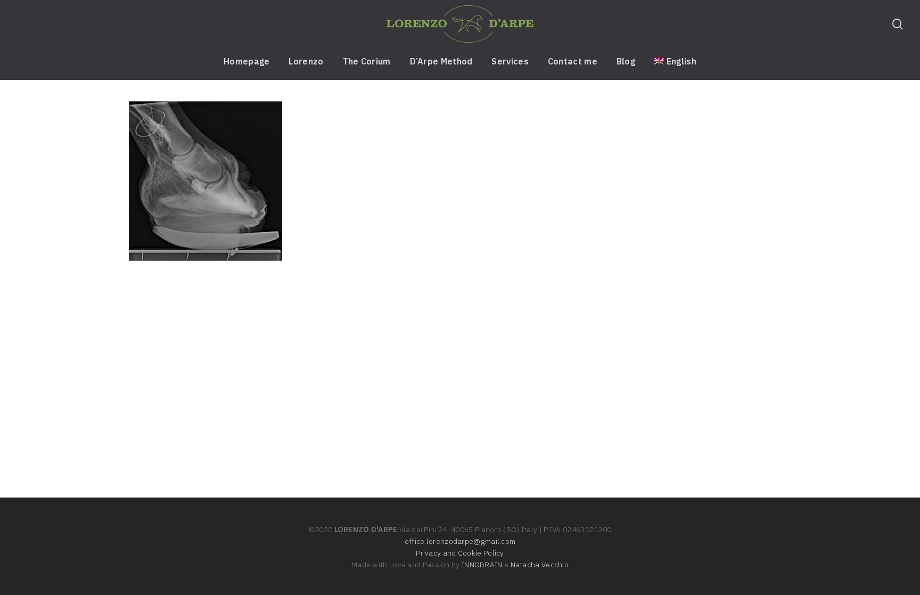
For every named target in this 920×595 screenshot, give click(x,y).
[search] (897, 24)
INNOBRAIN (482, 564)
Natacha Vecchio (540, 564)
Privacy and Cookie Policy (460, 553)
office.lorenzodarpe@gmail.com (460, 541)
